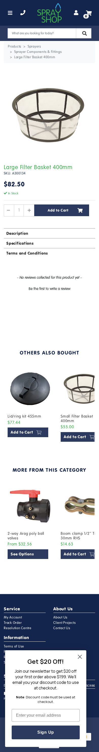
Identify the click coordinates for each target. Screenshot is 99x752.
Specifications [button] (20, 243)
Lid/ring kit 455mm (24, 416)
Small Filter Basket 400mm (77, 418)
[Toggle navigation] (10, 13)
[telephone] (23, 13)
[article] (30, 405)
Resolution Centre (17, 628)
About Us (60, 617)
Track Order (13, 623)
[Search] (83, 33)
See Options (22, 554)
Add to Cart (58, 210)
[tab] (49, 233)
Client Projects (64, 623)
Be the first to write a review (49, 289)
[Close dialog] (79, 656)
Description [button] (17, 233)
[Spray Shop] (49, 13)
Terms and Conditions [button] (27, 253)
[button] (49, 288)
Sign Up (45, 732)
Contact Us (61, 628)
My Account (13, 617)
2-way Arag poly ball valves (26, 535)
